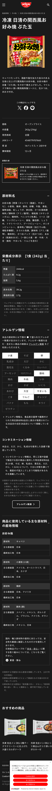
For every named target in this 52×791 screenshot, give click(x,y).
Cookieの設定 (30, 776)
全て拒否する (30, 780)
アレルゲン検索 (36, 344)
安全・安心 (32, 649)
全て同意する (30, 784)
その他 (14, 13)
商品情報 (5, 13)
